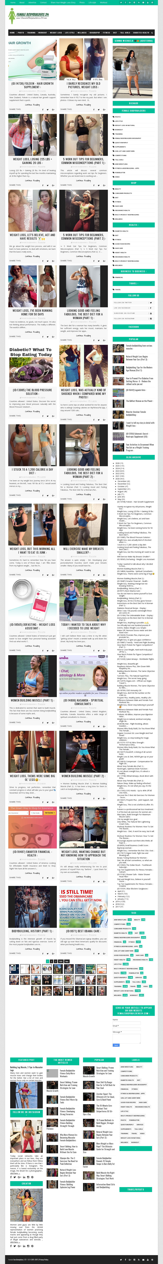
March (120, 894)
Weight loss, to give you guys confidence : (134, 640)
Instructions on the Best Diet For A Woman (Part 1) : (135, 604)
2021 (118, 476)
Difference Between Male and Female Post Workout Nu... (135, 701)
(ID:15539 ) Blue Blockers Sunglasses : (133, 888)
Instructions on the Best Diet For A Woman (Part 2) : (135, 619)
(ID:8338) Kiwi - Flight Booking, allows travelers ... (132, 725)
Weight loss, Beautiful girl (127, 664)
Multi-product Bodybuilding (127, 215)
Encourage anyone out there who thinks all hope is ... (134, 841)
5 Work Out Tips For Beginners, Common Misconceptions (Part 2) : (83, 237)
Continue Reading (32, 104)
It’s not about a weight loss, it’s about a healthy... (133, 772)
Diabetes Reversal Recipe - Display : (132, 608)
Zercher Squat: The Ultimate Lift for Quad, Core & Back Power (105, 1096)
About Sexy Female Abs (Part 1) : (130, 766)
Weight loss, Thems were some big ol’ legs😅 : (32, 778)
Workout (103, 2)
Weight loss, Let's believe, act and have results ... (133, 519)
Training (31, 32)
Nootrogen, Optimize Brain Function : (132, 768)
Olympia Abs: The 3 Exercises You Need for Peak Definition (69, 1161)
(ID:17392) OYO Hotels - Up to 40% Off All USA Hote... (134, 791)
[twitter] (121, 2)
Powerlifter (120, 173)
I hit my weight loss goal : (127, 819)
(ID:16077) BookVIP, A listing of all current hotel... (134, 753)
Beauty (118, 189)
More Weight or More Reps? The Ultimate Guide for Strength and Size (99, 1148)
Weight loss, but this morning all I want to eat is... (136, 553)
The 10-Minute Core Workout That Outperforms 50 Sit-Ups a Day (98, 1110)
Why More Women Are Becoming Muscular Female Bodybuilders (68, 1137)
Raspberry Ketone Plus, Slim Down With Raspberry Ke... (133, 667)
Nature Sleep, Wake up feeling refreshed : (134, 783)
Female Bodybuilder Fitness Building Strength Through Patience (61, 1124)
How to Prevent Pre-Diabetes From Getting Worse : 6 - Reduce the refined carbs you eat (139, 381)
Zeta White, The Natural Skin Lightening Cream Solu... (133, 823)
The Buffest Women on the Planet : (139, 400)
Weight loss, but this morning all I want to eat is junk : (32, 550)
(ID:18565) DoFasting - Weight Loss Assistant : (32, 626)
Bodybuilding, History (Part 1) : (32, 931)
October (121, 486)
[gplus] (130, 2)
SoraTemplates (18, 1259)
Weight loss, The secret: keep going (131, 678)
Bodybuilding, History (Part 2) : (129, 598)
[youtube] (148, 2)
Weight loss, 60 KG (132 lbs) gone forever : (134, 601)
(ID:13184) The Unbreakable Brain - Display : (135, 615)
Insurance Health (122, 210)
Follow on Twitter (123, 302)
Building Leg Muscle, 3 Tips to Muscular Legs (26, 1069)
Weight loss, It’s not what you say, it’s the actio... (134, 787)
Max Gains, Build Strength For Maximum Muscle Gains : (134, 815)
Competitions (120, 155)
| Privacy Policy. (43, 1259)
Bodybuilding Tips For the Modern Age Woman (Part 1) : (139, 369)
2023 (118, 471)
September (122, 489)
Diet (115, 32)
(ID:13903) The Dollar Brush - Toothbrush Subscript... (134, 866)
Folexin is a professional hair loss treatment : (135, 809)
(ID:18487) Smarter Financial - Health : (32, 853)
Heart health (120, 252)
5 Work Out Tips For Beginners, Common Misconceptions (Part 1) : (83, 161)
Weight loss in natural (125, 125)
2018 (118, 904)
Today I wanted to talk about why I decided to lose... (135, 565)
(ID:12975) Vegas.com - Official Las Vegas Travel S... (134, 682)
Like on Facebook (122, 308)
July (119, 494)
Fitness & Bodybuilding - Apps (127, 168)
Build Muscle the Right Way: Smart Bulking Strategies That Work (105, 1175)
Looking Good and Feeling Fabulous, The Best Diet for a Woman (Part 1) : (83, 314)
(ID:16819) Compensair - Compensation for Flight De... (135, 762)
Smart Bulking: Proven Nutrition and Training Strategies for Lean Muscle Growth (62, 1086)
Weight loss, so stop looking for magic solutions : (133, 739)
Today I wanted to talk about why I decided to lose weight (83, 626)
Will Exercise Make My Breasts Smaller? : (83, 550)
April (120, 891)
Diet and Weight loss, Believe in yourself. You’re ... (134, 880)
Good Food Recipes (122, 244)
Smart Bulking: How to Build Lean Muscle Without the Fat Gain (68, 1149)
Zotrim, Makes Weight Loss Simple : (132, 628)
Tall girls (125, 32)
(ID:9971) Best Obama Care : (83, 931)
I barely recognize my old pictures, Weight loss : (83, 85)
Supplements (120, 147)
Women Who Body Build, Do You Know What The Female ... (136, 729)
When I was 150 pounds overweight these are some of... (134, 611)
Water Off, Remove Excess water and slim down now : (134, 631)
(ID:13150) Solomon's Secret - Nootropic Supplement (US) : (137, 435)
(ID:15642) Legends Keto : (136, 390)
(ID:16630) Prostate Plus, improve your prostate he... (133, 636)
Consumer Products (123, 193)
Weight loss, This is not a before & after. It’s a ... (135, 805)
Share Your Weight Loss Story (63, 2)
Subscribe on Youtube (124, 313)
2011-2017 (34, 1259)
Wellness (82, 32)
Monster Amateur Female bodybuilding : (136, 413)
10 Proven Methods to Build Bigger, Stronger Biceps (105, 1123)
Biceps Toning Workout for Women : (132, 858)
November (122, 484)
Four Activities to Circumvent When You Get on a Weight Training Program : (140, 447)
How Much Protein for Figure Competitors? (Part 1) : (135, 646)
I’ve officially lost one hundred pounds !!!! (133, 625)
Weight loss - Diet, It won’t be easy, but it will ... (135, 832)
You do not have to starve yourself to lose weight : (134, 594)
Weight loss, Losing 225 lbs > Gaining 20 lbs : (32, 161)
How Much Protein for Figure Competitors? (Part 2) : (135, 655)
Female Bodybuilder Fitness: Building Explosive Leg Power (67, 1184)
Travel (118, 290)
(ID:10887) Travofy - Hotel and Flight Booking (136, 642)
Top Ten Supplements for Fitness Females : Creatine (135, 885)
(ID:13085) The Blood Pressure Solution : (32, 392)
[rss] (139, 2)
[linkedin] (24, 1177)
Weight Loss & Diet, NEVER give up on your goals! (135, 757)
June (120, 496)
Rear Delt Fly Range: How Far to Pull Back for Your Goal (105, 1085)
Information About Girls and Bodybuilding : (105, 1186)
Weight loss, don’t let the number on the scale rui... (133, 694)
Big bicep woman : (124, 848)
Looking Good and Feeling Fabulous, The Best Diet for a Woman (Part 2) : (83, 473)
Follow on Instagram (124, 318)
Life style (92, 2)
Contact (43, 2)
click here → (15, 1173)
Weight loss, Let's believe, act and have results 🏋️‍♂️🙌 (32, 237)
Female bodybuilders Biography (128, 138)
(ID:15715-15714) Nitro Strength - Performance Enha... (131, 743)
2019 (118, 901)
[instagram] (134, 2)
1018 (60, 961)
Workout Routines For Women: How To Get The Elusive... (135, 827)
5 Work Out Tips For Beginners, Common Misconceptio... (134, 515)
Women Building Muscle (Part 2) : (83, 776)
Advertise (32, 2)
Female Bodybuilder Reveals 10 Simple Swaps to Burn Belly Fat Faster (99, 1162)
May (120, 499)
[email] (143, 2)
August (121, 491)
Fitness (106, 32)
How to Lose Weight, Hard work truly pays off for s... (134, 650)
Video (117, 177)
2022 (118, 473)
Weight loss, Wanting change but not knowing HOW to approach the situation (83, 855)
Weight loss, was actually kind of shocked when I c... (134, 541)
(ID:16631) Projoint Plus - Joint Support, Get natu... (135, 801)
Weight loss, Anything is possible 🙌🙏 (133, 622)
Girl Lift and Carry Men (124, 151)
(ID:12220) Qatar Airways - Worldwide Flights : (135, 660)
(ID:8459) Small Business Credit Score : (133, 845)
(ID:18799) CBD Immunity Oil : (129, 690)
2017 (118, 906)
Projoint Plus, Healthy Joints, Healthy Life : (134, 697)
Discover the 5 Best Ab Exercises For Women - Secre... (136, 796)
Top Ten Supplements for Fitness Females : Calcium (135, 871)
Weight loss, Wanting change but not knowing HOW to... (132, 584)
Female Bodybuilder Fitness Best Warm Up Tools (68, 1099)
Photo (82, 2)
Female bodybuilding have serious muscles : (139, 347)
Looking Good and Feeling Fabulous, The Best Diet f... (134, 533)
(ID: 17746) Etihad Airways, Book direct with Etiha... (135, 777)
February (121, 896)
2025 (118, 466)
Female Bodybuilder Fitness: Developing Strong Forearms (67, 1111)
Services (138, 977)
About (21, 2)
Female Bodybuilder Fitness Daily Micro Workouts (67, 1073)
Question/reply (121, 143)
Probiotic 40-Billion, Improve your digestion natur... (135, 715)
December (122, 481)
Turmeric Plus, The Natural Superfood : (133, 676)
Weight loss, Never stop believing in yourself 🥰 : (135, 706)
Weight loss (56, 32)
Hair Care (119, 206)
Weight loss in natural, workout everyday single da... (134, 720)
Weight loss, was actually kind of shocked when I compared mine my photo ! (83, 393)
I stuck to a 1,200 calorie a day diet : (32, 471)
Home (12, 2)
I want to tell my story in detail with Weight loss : (140, 424)
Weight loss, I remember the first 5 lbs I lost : (135, 850)
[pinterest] (152, 2)
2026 (118, 463)
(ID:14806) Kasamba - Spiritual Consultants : (84, 702)
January (121, 899)
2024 (118, 468)
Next (66, 961)
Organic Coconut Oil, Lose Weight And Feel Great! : (135, 734)
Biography (95, 32)
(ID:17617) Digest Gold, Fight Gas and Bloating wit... (132, 854)
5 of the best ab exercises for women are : (134, 812)
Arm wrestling (121, 164)
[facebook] (125, 2)
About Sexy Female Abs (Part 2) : (130, 780)
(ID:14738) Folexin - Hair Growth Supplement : (32, 85)
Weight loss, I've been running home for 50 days (32, 312)
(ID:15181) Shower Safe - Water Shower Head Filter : (133, 875)
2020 (118, 478)
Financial (119, 277)
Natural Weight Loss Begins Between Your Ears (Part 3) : (137, 358)
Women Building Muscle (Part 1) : (32, 700)
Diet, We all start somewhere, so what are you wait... (134, 861)
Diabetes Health (141, 32)
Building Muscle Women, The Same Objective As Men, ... (136, 672)
